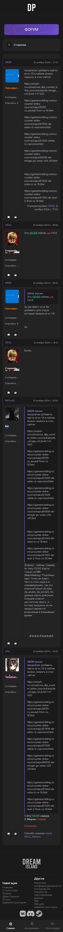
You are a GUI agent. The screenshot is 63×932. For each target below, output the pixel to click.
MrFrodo (10, 400)
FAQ (36, 901)
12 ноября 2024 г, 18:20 (45, 283)
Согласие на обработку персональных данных (43, 893)
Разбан (7, 893)
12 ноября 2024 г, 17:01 (46, 62)
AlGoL (8, 224)
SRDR (8, 62)
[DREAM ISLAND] (31, 862)
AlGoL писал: (35, 293)
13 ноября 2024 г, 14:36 (45, 651)
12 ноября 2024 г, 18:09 (45, 225)
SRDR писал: (35, 411)
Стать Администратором (14, 901)
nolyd (48, 833)
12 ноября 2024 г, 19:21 (46, 342)
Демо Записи (11, 896)
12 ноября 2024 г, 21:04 (45, 400)
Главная (8, 887)
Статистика (10, 890)
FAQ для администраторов (45, 905)
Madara (36, 836)
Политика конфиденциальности (47, 884)
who (7, 651)
